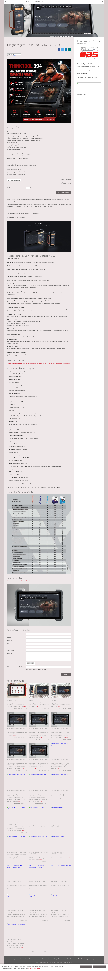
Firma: (8, 634)
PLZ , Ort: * (9, 643)
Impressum (16, 959)
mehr (24, 706)
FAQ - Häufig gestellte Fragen (88, 959)
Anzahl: (8, 188)
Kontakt (22, 959)
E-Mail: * (9, 647)
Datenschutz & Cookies (63, 959)
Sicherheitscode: (11, 663)
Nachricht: (9, 653)
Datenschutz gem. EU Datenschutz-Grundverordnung (44, 959)
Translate (17, 55)
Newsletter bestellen (75, 959)
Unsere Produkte (21, 40)
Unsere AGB (27, 959)
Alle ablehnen (85, 967)
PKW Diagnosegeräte (30, 40)
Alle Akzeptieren (99, 967)
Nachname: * (10, 640)
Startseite (15, 40)
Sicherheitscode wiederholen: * (14, 666)
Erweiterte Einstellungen (34, 968)
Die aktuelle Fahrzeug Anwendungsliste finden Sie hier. (20, 581)
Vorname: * (10, 637)
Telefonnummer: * (11, 650)
